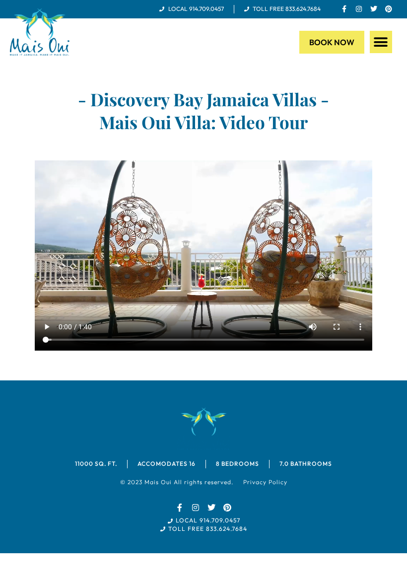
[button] (381, 42)
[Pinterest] (388, 8)
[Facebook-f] (343, 8)
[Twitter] (373, 8)
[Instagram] (358, 8)
